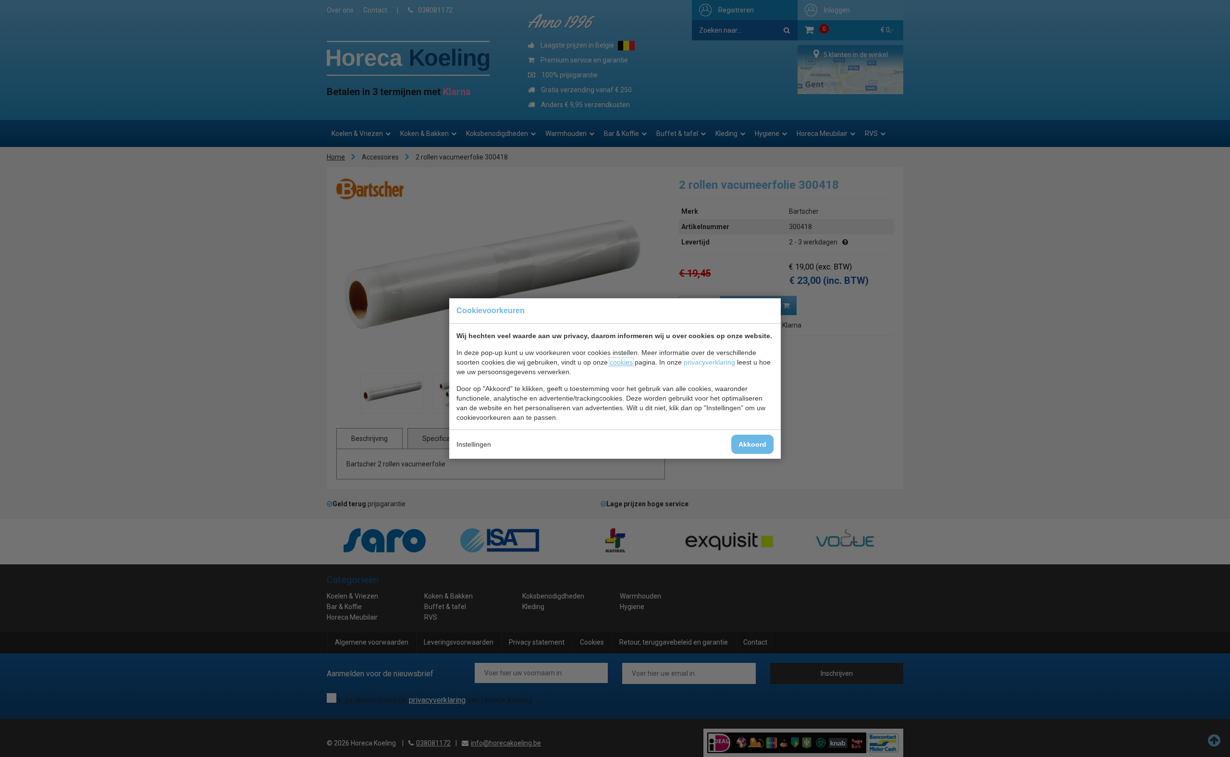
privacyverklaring (709, 362)
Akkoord (752, 444)
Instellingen (473, 444)
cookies (621, 362)
